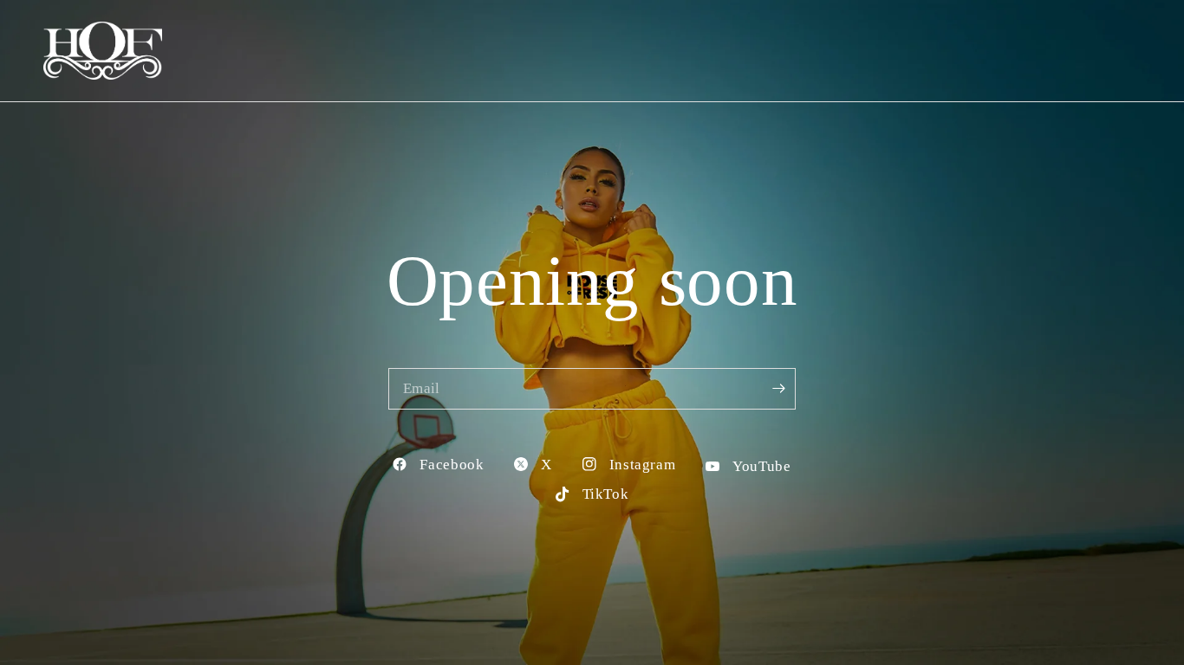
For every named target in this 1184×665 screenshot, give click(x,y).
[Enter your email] (778, 389)
